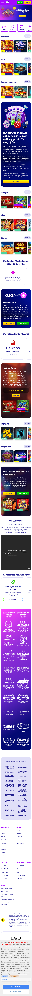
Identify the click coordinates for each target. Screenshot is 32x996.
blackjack (5, 151)
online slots (24, 149)
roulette (13, 151)
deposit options (20, 173)
